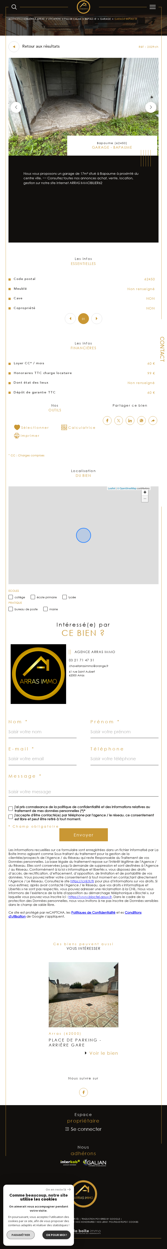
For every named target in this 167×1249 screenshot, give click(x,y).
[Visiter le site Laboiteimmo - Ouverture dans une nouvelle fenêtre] (83, 1236)
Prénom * (105, 721)
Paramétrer (21, 1235)
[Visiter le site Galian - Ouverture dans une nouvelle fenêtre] (94, 1162)
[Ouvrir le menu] (153, 7)
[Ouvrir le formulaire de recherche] (14, 7)
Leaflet (111, 488)
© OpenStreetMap (126, 488)
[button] (150, 107)
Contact (161, 349)
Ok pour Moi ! (56, 1235)
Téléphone (107, 749)
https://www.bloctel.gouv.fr (90, 897)
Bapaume (90, 18)
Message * (25, 776)
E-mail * (21, 749)
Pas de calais (72, 18)
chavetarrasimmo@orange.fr (88, 666)
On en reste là (56, 1189)
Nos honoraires (84, 1222)
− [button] (145, 498)
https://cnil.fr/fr (82, 881)
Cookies (133, 1222)
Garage (105, 18)
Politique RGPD (118, 1222)
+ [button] (145, 492)
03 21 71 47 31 (81, 660)
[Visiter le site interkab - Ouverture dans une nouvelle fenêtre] (70, 1163)
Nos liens (102, 1222)
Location (54, 18)
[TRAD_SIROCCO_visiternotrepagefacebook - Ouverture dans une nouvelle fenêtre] (83, 1092)
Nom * (18, 721)
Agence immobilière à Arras (26, 18)
